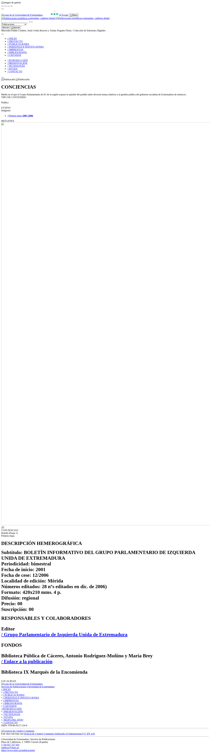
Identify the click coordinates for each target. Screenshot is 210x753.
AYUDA (8, 717)
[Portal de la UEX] (22, 15)
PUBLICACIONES (13, 695)
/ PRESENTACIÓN (17, 63)
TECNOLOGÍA (11, 714)
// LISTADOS (14, 55)
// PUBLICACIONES (18, 44)
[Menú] (74, 15)
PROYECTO (10, 692)
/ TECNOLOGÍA (16, 66)
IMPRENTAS (11, 700)
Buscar (6, 27)
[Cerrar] (2, 6)
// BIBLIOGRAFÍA (17, 52)
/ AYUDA (12, 68)
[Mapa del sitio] (51, 15)
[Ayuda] (63, 15)
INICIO (6, 689)
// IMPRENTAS (15, 49)
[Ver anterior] (5, 6)
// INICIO (12, 38)
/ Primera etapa (20, 115)
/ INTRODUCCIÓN (17, 60)
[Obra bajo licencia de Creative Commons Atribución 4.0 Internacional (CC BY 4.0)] (17, 731)
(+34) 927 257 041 (10, 744)
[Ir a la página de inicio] (55, 18)
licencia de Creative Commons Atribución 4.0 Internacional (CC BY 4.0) (59, 733)
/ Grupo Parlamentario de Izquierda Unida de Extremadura (64, 634)
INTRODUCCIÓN (11, 708)
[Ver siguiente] (8, 6)
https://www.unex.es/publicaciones (18, 750)
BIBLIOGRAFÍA (12, 703)
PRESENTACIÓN (13, 711)
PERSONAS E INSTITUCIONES (21, 697)
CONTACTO (10, 722)
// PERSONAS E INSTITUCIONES (25, 47)
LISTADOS (10, 706)
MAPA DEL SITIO (13, 720)
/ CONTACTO (14, 71)
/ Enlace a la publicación (26, 661)
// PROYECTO (15, 41)
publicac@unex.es (10, 747)
